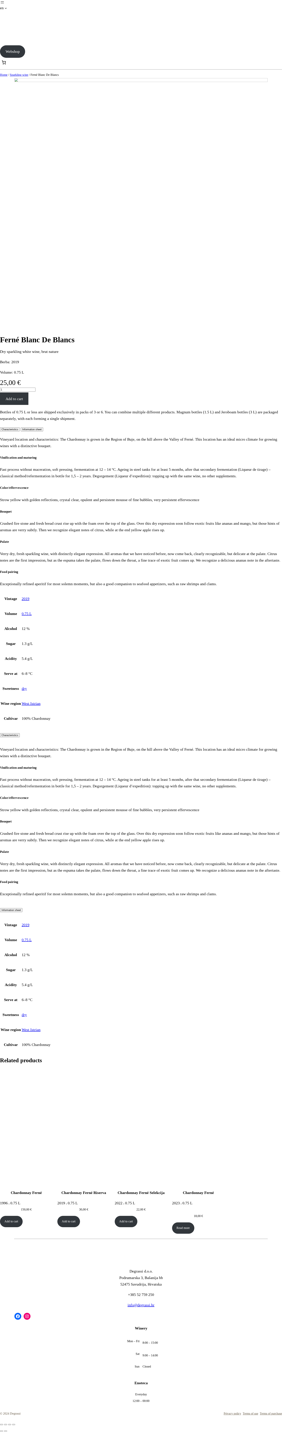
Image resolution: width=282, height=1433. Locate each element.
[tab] (10, 429)
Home (3, 74)
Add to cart (14, 399)
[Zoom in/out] (13, 1424)
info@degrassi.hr (141, 1305)
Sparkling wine (19, 74)
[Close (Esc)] (1, 1424)
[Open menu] (2, 2)
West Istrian (31, 703)
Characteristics (10, 735)
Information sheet (11, 910)
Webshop (13, 51)
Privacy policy (232, 1413)
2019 (25, 599)
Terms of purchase (271, 1413)
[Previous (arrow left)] (1, 1431)
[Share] (5, 1424)
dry (24, 688)
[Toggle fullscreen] (9, 1424)
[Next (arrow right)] (5, 1431)
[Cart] (4, 62)
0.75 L (27, 613)
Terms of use (250, 1413)
